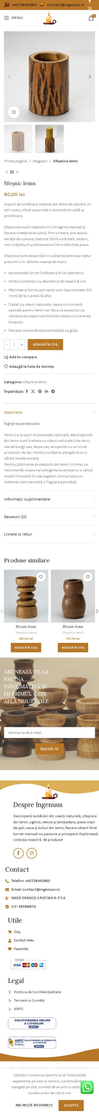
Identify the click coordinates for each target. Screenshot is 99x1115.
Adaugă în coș (45, 344)
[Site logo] (49, 17)
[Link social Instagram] (89, 9)
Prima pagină (15, 161)
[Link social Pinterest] (39, 391)
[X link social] (33, 391)
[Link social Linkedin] (46, 391)
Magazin (40, 161)
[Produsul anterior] (6, 172)
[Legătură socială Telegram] (53, 391)
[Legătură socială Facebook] (27, 391)
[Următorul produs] (17, 172)
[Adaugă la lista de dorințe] (41, 577)
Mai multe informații (34, 1105)
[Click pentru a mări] (14, 112)
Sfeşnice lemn (65, 161)
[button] (26, 647)
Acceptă (71, 1105)
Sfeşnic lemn (26, 626)
